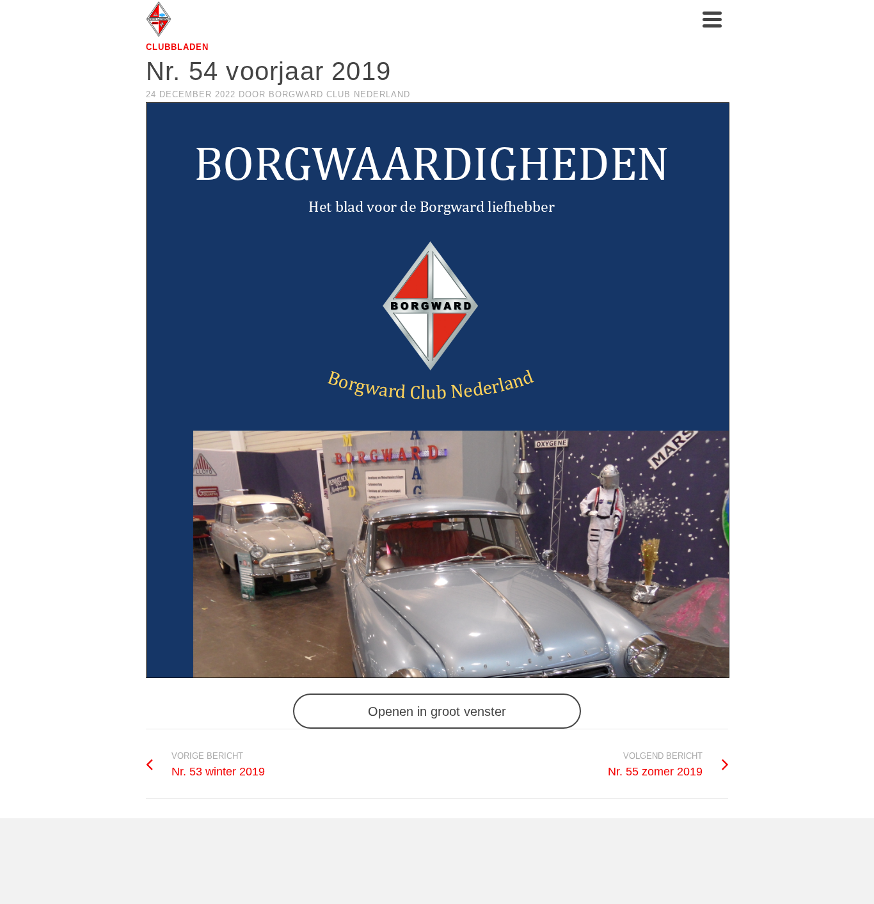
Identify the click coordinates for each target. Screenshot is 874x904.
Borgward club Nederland (339, 94)
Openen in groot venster (437, 711)
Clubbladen (177, 47)
